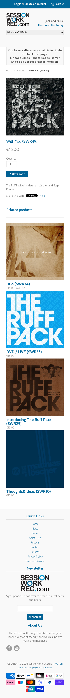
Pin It (42, 195)
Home (35, 524)
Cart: (60, 4)
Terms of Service (35, 561)
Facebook (9, 648)
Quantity (11, 158)
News (35, 528)
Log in (17, 4)
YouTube (17, 648)
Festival (35, 542)
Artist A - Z (35, 538)
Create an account (35, 4)
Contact (35, 547)
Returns (35, 552)
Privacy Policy (35, 556)
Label (35, 533)
